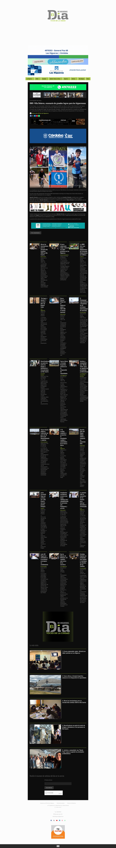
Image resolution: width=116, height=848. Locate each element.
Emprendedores (64, 255)
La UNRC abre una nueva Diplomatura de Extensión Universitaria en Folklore (83, 249)
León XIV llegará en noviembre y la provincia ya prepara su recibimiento (44, 559)
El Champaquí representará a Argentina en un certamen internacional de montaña (84, 304)
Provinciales (83, 312)
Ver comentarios (35, 232)
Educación (43, 256)
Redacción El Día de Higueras (40, 113)
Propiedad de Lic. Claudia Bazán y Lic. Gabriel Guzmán (59, 805)
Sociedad (44, 79)
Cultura (82, 256)
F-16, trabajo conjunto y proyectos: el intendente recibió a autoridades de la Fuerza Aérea (63, 437)
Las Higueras (29, 79)
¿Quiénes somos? (58, 807)
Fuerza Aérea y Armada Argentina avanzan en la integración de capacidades (64, 367)
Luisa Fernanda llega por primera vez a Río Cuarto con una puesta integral (43, 499)
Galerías (73, 79)
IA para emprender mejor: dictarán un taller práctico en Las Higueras (64, 248)
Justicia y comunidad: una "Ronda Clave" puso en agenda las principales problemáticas (84, 366)
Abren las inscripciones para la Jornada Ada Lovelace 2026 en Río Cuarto (44, 249)
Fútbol (37, 79)
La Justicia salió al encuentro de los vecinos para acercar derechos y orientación (83, 499)
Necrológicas (81, 79)
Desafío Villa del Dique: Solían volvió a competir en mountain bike (82, 437)
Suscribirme (49, 787)
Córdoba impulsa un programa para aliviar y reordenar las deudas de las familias (83, 560)
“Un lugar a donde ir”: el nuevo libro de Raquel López (44, 302)
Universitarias (44, 442)
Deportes (66, 79)
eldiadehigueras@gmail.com (58, 816)
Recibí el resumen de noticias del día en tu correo (47, 776)
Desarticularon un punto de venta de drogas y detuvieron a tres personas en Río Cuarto (45, 366)
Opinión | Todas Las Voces (55, 79)
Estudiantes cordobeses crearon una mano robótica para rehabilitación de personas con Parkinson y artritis (64, 500)
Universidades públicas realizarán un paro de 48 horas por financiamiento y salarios (45, 435)
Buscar (88, 79)
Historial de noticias (60, 803)
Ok (58, 846)
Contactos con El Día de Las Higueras (47, 803)
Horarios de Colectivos (71, 803)
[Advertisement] (58, 34)
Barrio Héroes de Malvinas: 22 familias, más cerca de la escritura (63, 559)
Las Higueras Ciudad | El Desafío (83, 375)
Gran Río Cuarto (43, 374)
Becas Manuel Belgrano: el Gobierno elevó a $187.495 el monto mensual (63, 305)
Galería (82, 147)
